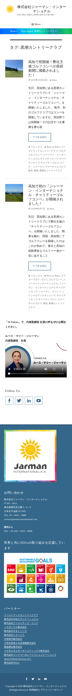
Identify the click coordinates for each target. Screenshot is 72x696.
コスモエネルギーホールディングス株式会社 (26, 651)
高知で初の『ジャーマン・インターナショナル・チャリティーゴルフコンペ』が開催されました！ (45, 194)
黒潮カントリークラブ (50, 170)
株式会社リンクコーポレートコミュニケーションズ (30, 655)
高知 (36, 170)
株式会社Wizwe (11, 662)
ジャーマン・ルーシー (49, 291)
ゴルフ (62, 151)
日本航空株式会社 (13, 639)
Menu (38, 24)
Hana (54, 80)
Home (14, 31)
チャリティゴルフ (50, 162)
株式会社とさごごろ (14, 635)
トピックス (36, 147)
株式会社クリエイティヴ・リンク (21, 623)
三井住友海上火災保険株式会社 (20, 643)
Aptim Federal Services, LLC (17, 659)
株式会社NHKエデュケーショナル (21, 619)
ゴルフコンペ (35, 154)
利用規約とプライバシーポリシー (46, 690)
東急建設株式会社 (13, 647)
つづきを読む (39, 137)
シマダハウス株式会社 (15, 627)
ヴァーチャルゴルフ (55, 166)
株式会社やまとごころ (15, 631)
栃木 (30, 170)
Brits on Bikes (53, 147)
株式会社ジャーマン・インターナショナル (44, 686)
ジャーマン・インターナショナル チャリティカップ (47, 287)
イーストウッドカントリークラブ (21, 615)
